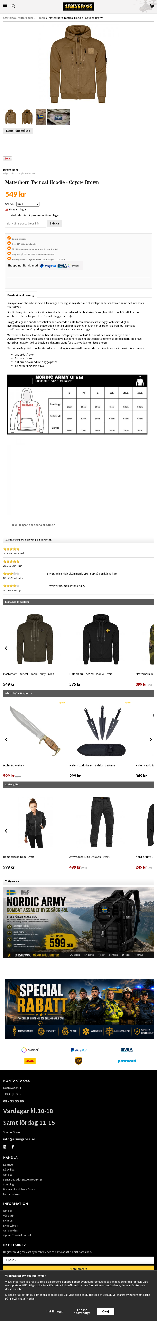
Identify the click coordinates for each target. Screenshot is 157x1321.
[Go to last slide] (6, 648)
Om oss (7, 1175)
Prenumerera (78, 1269)
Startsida (9, 18)
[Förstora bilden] (78, 64)
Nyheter (8, 1220)
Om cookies (10, 1230)
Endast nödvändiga (82, 1312)
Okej (105, 1311)
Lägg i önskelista (18, 131)
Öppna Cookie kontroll (17, 1235)
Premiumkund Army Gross (19, 1189)
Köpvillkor (9, 1169)
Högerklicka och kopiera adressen (19, 174)
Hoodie (41, 18)
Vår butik (8, 1216)
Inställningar (55, 1311)
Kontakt (8, 1165)
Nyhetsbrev (10, 1226)
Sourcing (8, 1184)
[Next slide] (150, 648)
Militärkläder (25, 18)
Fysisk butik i (36, 259)
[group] (35, 647)
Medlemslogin (11, 1194)
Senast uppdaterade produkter (22, 1179)
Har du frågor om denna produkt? (32, 525)
